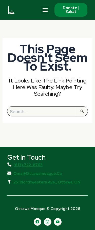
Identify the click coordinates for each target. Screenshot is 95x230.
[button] (45, 10)
